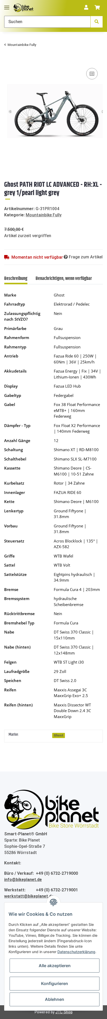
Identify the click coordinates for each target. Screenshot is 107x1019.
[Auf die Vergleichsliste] (92, 73)
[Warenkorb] (97, 7)
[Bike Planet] (51, 809)
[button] (86, 7)
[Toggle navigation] (6, 5)
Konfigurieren (54, 983)
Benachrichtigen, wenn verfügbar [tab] (64, 278)
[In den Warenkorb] (8, 59)
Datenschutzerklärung (76, 951)
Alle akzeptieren (55, 965)
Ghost (58, 735)
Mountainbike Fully (44, 214)
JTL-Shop (63, 1012)
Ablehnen (54, 999)
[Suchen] (96, 22)
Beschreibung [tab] (15, 278)
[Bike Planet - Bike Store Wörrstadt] (23, 7)
